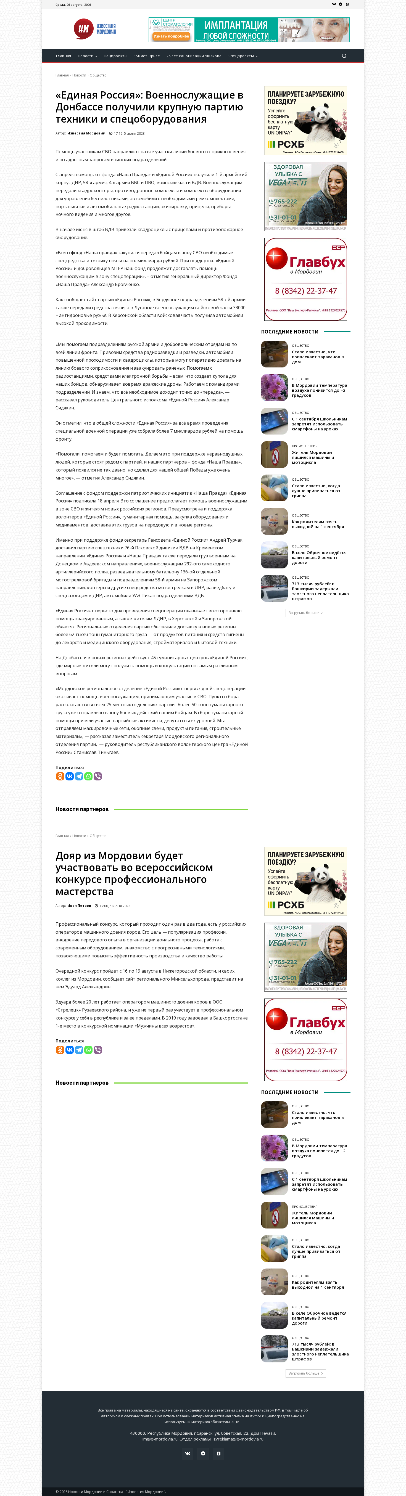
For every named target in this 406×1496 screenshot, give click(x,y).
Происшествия (304, 446)
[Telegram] (340, 4)
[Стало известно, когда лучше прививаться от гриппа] (274, 488)
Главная (62, 75)
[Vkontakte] (69, 776)
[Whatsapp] (88, 776)
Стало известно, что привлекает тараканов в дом (318, 356)
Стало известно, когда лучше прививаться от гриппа (316, 490)
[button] (344, 55)
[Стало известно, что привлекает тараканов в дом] (274, 354)
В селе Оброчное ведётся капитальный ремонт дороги (319, 557)
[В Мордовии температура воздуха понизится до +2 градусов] (274, 387)
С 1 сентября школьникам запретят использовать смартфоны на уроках (319, 423)
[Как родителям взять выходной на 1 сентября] (274, 521)
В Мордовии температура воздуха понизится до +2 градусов (319, 390)
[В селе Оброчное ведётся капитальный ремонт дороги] (274, 554)
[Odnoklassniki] (60, 776)
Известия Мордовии (86, 133)
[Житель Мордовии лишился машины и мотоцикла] (274, 454)
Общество (98, 75)
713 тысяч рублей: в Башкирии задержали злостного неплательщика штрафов (320, 591)
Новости (79, 75)
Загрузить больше (304, 612)
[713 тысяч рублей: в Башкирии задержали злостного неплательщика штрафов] (274, 588)
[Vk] (334, 4)
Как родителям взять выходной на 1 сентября (318, 524)
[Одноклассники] (347, 4)
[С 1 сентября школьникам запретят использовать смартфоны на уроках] (274, 421)
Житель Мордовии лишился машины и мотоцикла (313, 457)
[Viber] (98, 776)
